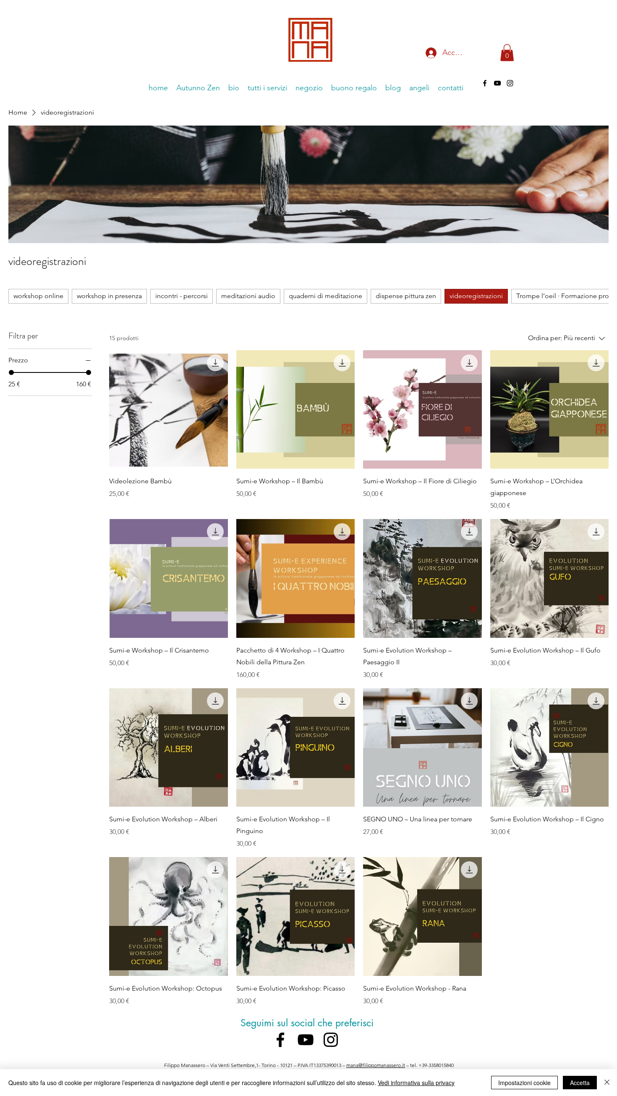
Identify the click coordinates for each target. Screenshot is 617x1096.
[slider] (11, 372)
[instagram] (510, 83)
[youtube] (497, 83)
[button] (507, 52)
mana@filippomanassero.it (375, 1065)
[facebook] (485, 83)
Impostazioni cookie (524, 1082)
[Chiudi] (607, 1082)
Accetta (580, 1082)
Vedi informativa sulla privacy (416, 1082)
